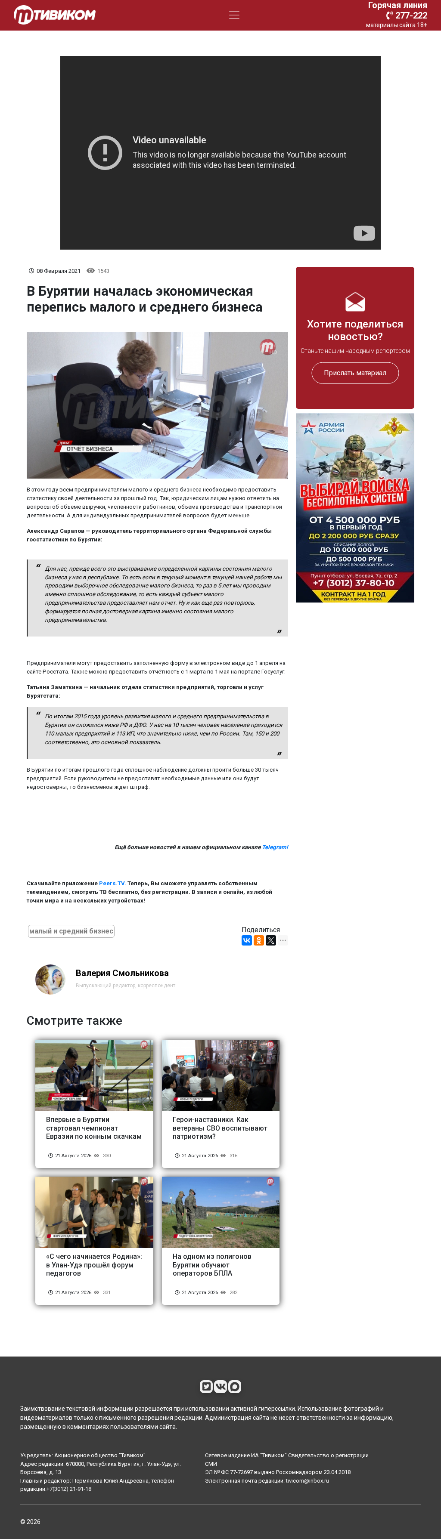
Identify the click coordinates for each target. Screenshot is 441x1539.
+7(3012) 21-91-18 (69, 1489)
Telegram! (275, 847)
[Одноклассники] (259, 940)
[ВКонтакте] (247, 940)
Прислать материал (355, 372)
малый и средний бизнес (71, 931)
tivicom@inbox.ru (307, 1480)
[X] (271, 940)
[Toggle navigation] (234, 15)
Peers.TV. (112, 883)
